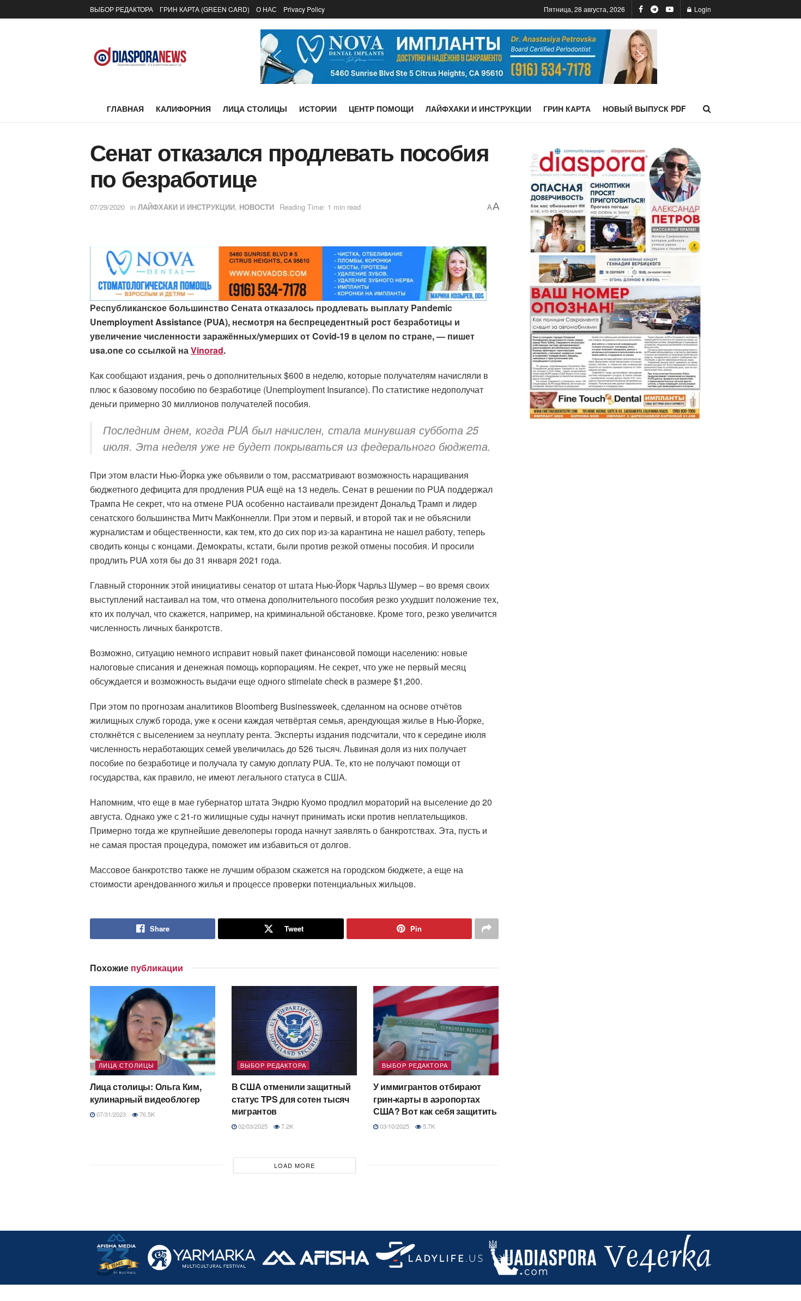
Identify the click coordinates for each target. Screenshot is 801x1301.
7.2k (286, 1126)
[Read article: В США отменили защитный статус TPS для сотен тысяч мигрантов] (294, 1030)
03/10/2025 (393, 1126)
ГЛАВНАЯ (125, 108)
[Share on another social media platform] (487, 928)
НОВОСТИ (256, 207)
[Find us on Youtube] (669, 9)
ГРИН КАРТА (567, 108)
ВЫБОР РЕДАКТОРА (121, 9)
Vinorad (207, 350)
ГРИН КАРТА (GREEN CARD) (205, 9)
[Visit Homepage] (140, 57)
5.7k (428, 1126)
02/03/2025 (252, 1126)
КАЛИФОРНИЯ (183, 108)
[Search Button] (707, 108)
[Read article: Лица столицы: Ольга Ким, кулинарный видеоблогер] (152, 1030)
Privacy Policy (304, 9)
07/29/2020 (107, 207)
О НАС (266, 9)
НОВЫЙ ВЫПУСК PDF (644, 108)
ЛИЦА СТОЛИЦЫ (255, 108)
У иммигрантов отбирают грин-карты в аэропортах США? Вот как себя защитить (435, 1098)
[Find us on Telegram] (654, 9)
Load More (294, 1165)
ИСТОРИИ (318, 108)
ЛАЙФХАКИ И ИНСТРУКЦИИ (478, 108)
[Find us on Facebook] (641, 9)
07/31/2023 (110, 1114)
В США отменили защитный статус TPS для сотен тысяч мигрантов (291, 1098)
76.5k (146, 1114)
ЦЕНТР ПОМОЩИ (381, 108)
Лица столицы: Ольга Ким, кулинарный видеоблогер (145, 1092)
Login (702, 9)
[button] (458, 56)
